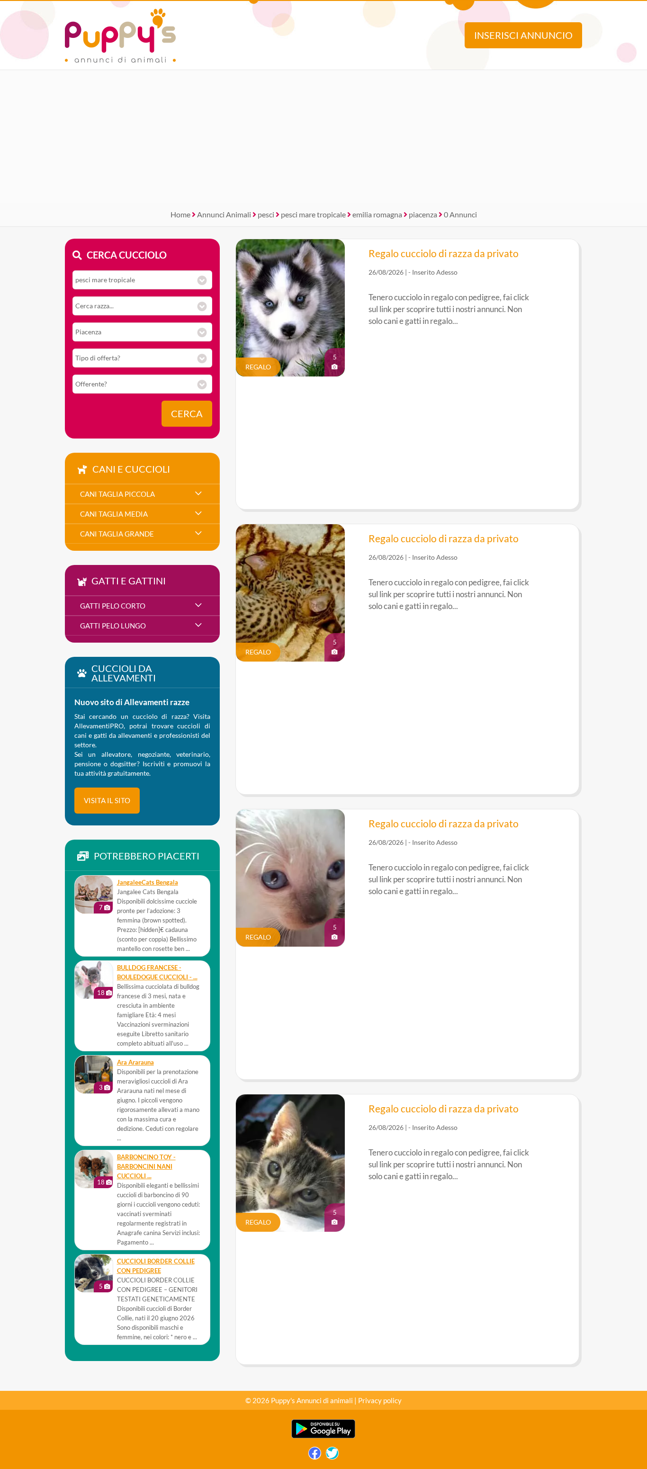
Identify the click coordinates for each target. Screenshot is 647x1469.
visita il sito (107, 800)
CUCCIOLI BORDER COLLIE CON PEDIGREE (156, 1266)
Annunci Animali (224, 214)
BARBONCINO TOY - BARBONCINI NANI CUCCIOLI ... (146, 1167)
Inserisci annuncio (523, 35)
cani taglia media (114, 514)
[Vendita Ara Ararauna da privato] (94, 1074)
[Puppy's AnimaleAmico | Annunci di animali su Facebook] (314, 1455)
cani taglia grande (117, 533)
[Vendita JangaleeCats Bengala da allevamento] (94, 895)
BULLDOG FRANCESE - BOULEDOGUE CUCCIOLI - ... (157, 972)
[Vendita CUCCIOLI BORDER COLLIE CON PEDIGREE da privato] (94, 1273)
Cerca (187, 413)
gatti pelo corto (112, 605)
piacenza (423, 214)
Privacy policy (380, 1400)
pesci (266, 214)
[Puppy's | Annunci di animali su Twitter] (332, 1455)
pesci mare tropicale (313, 214)
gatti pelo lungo (113, 625)
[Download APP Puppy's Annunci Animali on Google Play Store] (323, 1436)
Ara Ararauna (135, 1062)
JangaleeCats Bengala (147, 882)
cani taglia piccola (117, 494)
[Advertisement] (323, 136)
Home (180, 214)
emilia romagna (377, 214)
